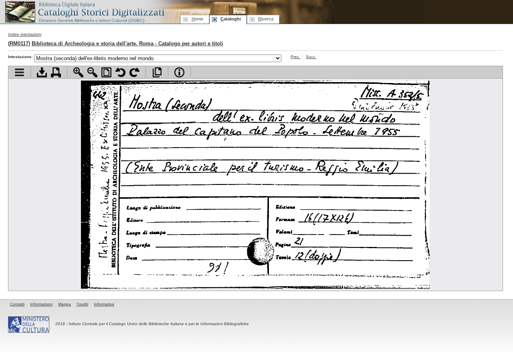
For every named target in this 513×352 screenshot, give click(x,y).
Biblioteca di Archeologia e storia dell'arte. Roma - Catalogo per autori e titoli (127, 43)
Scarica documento (42, 72)
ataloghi (230, 18)
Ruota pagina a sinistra (120, 72)
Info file (179, 72)
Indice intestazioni (24, 34)
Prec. (295, 57)
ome (197, 18)
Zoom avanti (78, 72)
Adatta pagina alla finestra (106, 72)
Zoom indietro (92, 72)
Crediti (82, 304)
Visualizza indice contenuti (19, 72)
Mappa (64, 304)
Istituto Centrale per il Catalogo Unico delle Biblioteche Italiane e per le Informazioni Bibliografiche (159, 324)
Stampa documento (56, 72)
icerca (265, 18)
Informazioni (41, 304)
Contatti (17, 304)
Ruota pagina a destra (134, 72)
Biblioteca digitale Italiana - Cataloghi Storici (84, 11)
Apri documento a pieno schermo (157, 72)
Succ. (311, 57)
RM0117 (19, 43)
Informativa (104, 304)
